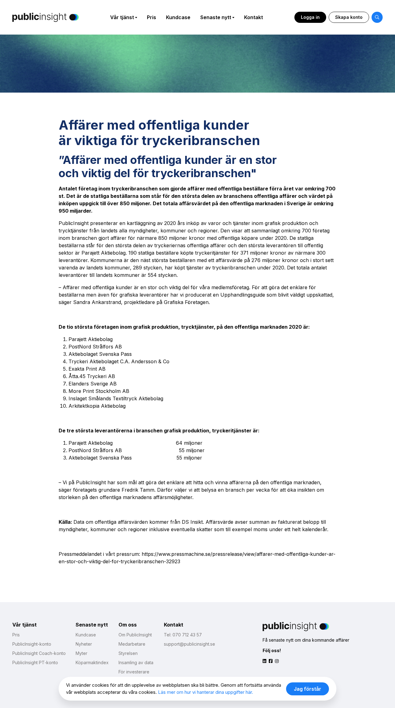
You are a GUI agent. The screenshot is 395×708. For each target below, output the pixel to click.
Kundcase (178, 17)
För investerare (133, 671)
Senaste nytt (215, 17)
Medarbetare (131, 644)
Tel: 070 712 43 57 (183, 634)
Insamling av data (135, 662)
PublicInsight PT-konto (35, 662)
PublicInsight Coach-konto (39, 653)
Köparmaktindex (92, 662)
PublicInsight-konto (31, 644)
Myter (81, 653)
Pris (151, 17)
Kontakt (253, 17)
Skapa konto (349, 17)
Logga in (310, 17)
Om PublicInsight (135, 634)
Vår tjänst (122, 17)
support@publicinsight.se (189, 644)
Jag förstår (307, 689)
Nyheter (84, 644)
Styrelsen (128, 653)
